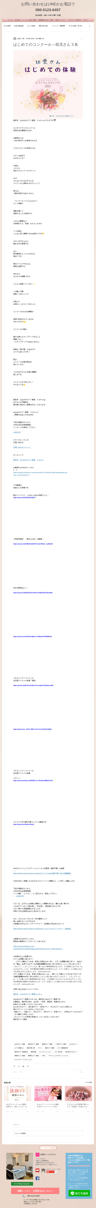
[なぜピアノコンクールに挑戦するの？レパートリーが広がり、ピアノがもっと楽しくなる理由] (48, 1093)
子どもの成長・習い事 (75, 26)
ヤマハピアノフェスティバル (23, 1059)
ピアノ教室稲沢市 (62, 1048)
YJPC (43, 1055)
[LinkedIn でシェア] (23, 1066)
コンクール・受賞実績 (58, 26)
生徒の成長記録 (18, 26)
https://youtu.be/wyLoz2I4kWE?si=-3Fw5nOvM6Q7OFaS (33, 780)
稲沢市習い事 (31, 1048)
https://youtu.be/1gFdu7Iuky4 (23, 824)
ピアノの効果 (31, 26)
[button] (90, 26)
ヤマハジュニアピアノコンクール (58, 1055)
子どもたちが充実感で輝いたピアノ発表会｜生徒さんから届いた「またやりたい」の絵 (78, 1105)
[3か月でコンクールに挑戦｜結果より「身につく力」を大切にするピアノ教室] (17, 1093)
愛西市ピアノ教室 (33, 1055)
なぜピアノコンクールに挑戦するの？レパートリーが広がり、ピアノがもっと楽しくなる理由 (48, 1105)
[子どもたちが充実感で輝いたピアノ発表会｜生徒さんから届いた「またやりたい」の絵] (78, 1093)
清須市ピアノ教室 (47, 1044)
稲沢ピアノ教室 (49, 1048)
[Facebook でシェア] (14, 1066)
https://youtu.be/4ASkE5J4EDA (24, 497)
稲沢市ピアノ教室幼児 (21, 1052)
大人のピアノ (73, 1044)
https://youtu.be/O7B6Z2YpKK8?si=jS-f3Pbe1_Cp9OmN (33, 544)
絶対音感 (33, 1052)
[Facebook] (37, 1178)
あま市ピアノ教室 (20, 1044)
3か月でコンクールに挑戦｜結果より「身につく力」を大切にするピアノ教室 (17, 1105)
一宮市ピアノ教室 (61, 1044)
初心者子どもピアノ (71, 1052)
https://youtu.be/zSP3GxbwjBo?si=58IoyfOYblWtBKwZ (32, 636)
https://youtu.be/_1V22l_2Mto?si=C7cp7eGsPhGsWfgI (32, 729)
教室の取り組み (43, 26)
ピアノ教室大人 (19, 1048)
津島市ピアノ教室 (20, 1055)
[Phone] (23, 1196)
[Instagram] (37, 1154)
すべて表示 (89, 1082)
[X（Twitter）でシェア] (19, 1066)
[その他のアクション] (81, 39)
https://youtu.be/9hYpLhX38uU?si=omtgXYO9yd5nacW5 (33, 685)
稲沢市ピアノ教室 (33, 1044)
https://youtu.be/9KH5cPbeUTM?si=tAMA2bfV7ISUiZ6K (33, 593)
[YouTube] (37, 1170)
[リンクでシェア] (28, 1066)
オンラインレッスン (45, 1052)
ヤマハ (40, 1048)
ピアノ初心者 (58, 1052)
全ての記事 (7, 26)
